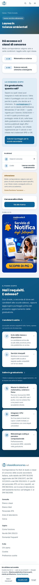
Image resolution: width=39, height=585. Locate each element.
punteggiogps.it (23, 104)
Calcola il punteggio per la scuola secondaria (17, 140)
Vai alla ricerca (19, 204)
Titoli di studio (13, 13)
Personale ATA (8, 511)
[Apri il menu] (35, 3)
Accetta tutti (22, 580)
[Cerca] (25, 3)
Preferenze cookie (9, 555)
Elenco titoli (7, 507)
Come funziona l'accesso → (14, 190)
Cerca (4, 519)
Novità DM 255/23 (9, 533)
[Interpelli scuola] (19, 243)
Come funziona (8, 529)
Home (4, 13)
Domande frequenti (10, 537)
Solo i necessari (8, 580)
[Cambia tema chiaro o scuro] (30, 3)
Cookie (5, 552)
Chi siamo (6, 548)
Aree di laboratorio (10, 515)
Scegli (33, 580)
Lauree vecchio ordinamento (13, 18)
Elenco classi (7, 503)
